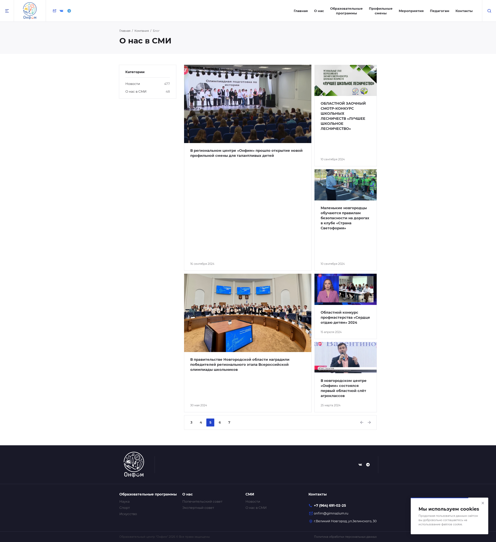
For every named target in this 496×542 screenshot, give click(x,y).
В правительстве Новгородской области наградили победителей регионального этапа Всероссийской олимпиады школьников (239, 364)
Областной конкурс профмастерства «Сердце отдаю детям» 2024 (345, 317)
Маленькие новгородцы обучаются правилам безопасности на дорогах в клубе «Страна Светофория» (345, 218)
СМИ (249, 494)
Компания (141, 31)
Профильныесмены (381, 11)
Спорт (124, 508)
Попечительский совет (202, 501)
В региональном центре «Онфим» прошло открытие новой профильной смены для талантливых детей (246, 153)
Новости (132, 84)
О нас (319, 11)
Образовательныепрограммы (346, 11)
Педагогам (439, 11)
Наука (124, 501)
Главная (301, 11)
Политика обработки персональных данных (345, 537)
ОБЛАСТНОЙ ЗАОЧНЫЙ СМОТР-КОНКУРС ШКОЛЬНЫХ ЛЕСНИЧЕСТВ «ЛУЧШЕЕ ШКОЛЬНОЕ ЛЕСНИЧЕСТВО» (343, 116)
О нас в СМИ (135, 91)
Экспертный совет (198, 508)
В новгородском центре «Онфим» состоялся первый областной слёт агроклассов (344, 388)
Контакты (464, 11)
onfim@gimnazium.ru (331, 513)
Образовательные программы (148, 494)
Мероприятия (411, 11)
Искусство (128, 514)
